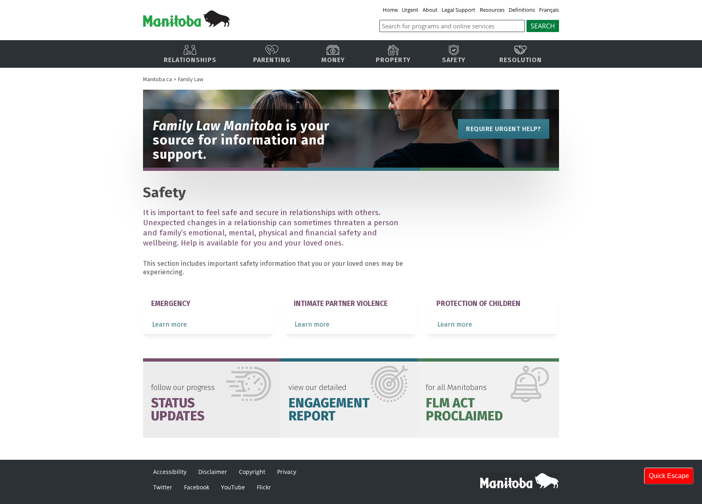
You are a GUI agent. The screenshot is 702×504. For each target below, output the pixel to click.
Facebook (196, 487)
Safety (454, 60)
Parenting (271, 60)
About (430, 9)
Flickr (264, 487)
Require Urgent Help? (503, 129)
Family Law (190, 79)
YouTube (233, 487)
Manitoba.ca (157, 79)
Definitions (522, 9)
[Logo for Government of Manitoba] (186, 24)
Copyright (252, 472)
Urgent (410, 9)
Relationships (190, 60)
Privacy (286, 472)
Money (333, 60)
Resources (492, 9)
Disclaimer (212, 472)
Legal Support (458, 9)
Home (390, 9)
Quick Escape (669, 475)
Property (393, 60)
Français (549, 9)
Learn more (169, 324)
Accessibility (169, 472)
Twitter (162, 487)
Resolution (520, 60)
